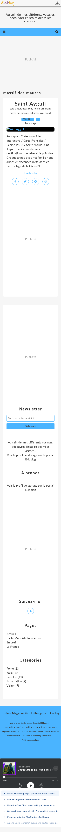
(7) (16, 681)
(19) (12, 673)
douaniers (27, 109)
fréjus (48, 109)
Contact (51, 727)
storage (32, 455)
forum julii (39, 109)
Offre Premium (13, 736)
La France (13, 646)
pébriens (34, 113)
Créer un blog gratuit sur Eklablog (18, 727)
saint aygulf (45, 113)
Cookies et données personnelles (37, 736)
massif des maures (19, 113)
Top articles (40, 727)
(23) (13, 668)
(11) (15, 677)
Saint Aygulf (30, 104)
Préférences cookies (30, 740)
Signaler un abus (9, 731)
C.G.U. (23, 731)
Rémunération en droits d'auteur (42, 731)
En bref (11, 642)
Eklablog (53, 713)
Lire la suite (30, 173)
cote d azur (15, 109)
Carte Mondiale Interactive (24, 638)
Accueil (11, 634)
